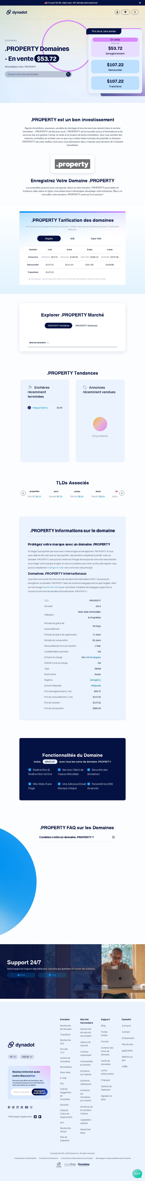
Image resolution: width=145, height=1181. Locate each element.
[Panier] (125, 12)
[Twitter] (22, 1107)
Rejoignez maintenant (39, 1092)
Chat (54, 975)
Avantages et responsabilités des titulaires (113, 1158)
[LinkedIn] (17, 1107)
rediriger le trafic (56, 567)
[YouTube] (26, 1107)
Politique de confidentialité (25, 1158)
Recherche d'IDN (51, 587)
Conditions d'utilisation (48, 1158)
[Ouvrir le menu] (135, 12)
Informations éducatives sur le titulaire (77, 1158)
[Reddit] (31, 1107)
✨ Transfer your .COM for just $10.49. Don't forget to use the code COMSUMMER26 (71, 2)
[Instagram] (13, 1107)
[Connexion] (117, 12)
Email (22, 975)
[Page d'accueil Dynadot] (16, 12)
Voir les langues (93, 657)
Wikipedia (96, 685)
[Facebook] (9, 1107)
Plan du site (127, 1044)
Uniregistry (95, 679)
